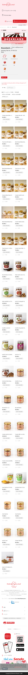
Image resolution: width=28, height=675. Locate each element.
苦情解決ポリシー (17, 629)
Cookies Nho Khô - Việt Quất (21, 115)
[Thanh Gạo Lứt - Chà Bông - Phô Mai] (20, 159)
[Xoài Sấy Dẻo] (7, 504)
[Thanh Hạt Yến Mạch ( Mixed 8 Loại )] (7, 132)
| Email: (13, 598)
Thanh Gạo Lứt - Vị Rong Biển (8, 248)
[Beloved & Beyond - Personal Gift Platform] (14, 585)
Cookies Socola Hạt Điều (7, 460)
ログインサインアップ (20, 21)
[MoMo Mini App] (8, 663)
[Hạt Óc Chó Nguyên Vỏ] (20, 292)
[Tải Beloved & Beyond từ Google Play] (20, 645)
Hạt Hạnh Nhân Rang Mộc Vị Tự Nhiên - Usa (11, 381)
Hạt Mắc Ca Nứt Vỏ (6, 328)
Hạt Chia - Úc (18, 354)
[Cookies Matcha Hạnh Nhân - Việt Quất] (20, 212)
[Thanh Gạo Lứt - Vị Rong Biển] (7, 238)
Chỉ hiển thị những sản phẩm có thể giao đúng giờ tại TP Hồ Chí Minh (14, 84)
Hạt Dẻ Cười (17, 460)
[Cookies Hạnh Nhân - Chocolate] (20, 238)
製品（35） (4, 77)
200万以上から (5, 96)
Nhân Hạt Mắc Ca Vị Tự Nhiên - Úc (9, 301)
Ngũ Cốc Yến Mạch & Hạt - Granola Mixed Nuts (11, 567)
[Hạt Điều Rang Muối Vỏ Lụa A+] (20, 318)
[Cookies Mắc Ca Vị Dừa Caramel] (20, 424)
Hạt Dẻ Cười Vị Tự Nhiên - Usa (8, 354)
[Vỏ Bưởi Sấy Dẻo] (20, 531)
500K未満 (17, 92)
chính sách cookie (18, 667)
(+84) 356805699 (18, 43)
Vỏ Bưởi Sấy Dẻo (18, 540)
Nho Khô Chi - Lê (5, 407)
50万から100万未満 (6, 94)
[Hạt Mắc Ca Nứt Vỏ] (7, 318)
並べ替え (4, 87)
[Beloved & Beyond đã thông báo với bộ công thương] (8, 623)
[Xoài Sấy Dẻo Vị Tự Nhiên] (7, 478)
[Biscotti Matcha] (20, 398)
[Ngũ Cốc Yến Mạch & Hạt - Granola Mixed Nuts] (7, 557)
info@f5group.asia (22, 598)
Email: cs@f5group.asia (17, 47)
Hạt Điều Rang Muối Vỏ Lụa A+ (21, 328)
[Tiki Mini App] (8, 659)
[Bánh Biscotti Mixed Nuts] (7, 212)
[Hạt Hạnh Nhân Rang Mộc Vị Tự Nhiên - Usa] (7, 371)
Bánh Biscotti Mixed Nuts (7, 221)
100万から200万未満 (16, 94)
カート (9, 21)
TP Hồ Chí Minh (7, 15)
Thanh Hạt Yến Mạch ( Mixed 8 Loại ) (9, 142)
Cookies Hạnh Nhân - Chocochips (9, 115)
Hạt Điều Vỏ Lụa (18, 381)
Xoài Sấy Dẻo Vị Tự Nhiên (7, 487)
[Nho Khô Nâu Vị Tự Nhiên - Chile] (7, 265)
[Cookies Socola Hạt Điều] (7, 451)
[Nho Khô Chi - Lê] (7, 398)
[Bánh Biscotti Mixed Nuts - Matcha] (7, 159)
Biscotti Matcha (18, 407)
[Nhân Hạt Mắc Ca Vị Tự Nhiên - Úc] (7, 292)
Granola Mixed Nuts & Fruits (8, 195)
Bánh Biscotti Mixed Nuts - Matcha (9, 168)
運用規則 (9, 629)
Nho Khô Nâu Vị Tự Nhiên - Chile (9, 274)
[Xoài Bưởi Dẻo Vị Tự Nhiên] (20, 478)
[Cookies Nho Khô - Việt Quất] (20, 106)
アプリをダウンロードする (9, 10)
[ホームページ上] (8, 4)
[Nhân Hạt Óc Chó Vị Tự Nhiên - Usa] (20, 265)
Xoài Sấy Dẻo (5, 514)
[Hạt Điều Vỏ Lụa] (20, 371)
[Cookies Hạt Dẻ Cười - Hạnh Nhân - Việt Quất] (20, 185)
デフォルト (11, 87)
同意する (5, 668)
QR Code (24, 30)
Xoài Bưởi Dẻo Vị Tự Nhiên (20, 487)
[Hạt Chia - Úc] (20, 345)
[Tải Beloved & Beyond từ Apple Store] (20, 649)
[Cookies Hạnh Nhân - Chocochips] (7, 106)
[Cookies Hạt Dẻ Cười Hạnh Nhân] (7, 424)
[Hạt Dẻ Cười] (20, 451)
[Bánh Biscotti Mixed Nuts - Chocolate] (20, 132)
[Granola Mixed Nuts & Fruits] (7, 185)
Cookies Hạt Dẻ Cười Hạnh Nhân (9, 434)
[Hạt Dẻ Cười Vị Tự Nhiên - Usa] (7, 345)
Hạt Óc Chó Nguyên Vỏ (20, 301)
